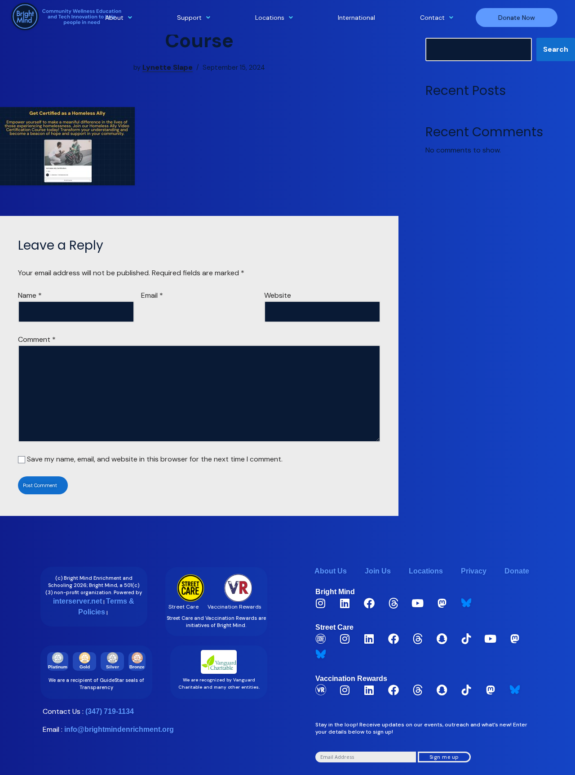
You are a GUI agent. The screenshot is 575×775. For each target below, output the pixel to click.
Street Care (334, 627)
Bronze (137, 666)
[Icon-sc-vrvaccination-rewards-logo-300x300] (320, 690)
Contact (432, 17)
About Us (330, 571)
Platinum (57, 666)
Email (152, 295)
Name (30, 295)
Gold (85, 666)
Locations (269, 17)
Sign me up (444, 757)
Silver (112, 666)
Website (277, 295)
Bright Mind (335, 592)
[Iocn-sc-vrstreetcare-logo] (320, 638)
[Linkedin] (345, 603)
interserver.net (77, 601)
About (114, 17)
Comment (37, 339)
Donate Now (516, 17)
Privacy (474, 571)
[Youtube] (417, 603)
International (356, 17)
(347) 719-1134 (109, 711)
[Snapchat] (442, 638)
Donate (516, 571)
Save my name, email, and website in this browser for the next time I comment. (155, 459)
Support (189, 17)
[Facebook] (369, 603)
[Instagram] (320, 603)
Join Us (378, 571)
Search (555, 49)
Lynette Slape (167, 67)
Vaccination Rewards (351, 678)
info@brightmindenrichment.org (119, 729)
